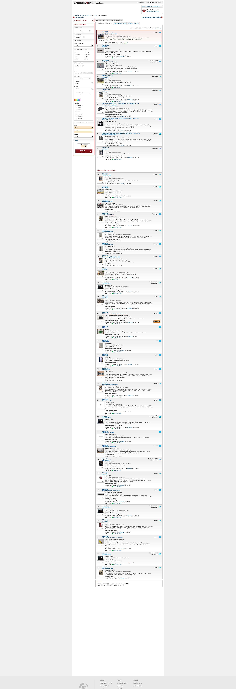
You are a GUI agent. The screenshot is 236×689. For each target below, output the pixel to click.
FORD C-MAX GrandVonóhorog (107, 76)
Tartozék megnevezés (79, 65)
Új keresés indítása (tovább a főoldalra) (151, 17)
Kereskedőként (104, 686)
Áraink (143, 6)
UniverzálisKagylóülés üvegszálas (108, 214)
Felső (87, 59)
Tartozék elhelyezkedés (81, 49)
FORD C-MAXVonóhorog (105, 148)
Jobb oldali (78, 54)
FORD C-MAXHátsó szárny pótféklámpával (109, 61)
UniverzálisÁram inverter (105, 186)
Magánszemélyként (106, 683)
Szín (75, 97)
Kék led (79, 107)
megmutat (121, 56)
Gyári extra (79, 118)
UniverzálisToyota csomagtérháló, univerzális (111, 256)
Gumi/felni (120, 686)
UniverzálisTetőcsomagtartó (106, 459)
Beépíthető (79, 116)
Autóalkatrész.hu (77, 15)
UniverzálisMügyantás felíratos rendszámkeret (111, 490)
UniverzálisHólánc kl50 (105, 355)
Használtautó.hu (137, 683)
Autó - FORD (90, 15)
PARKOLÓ (121, 23)
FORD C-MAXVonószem (105, 46)
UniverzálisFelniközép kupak (106, 174)
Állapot (75, 70)
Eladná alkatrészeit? (153, 10)
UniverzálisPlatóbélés (105, 268)
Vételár (79, 27)
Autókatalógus (137, 686)
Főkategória (78, 34)
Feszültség (76, 81)
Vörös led (79, 111)
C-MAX (95, 15)
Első (77, 52)
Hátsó (87, 52)
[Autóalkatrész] (89, 3)
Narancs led (80, 114)
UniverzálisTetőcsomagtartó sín (107, 230)
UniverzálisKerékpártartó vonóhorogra (109, 32)
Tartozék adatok (79, 62)
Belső (87, 56)
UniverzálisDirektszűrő (105, 473)
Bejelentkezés (156, 6)
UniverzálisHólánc (105, 327)
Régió (76, 140)
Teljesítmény (78, 92)
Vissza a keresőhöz (79, 17)
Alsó (77, 59)
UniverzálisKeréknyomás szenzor (108, 432)
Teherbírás (76, 76)
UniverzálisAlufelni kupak (105, 341)
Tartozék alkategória (78, 43)
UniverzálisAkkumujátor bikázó (107, 200)
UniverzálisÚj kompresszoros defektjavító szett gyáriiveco (114, 313)
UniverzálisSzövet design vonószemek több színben (112, 537)
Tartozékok (83, 15)
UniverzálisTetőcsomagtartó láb (107, 567)
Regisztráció (149, 6)
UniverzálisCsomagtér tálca (106, 282)
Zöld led (79, 109)
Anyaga (76, 86)
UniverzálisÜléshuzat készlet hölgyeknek (110, 383)
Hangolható (79, 105)
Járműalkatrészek (122, 683)
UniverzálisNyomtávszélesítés (107, 400)
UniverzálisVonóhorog (105, 296)
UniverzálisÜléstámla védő (106, 369)
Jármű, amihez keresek (81, 123)
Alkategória (78, 40)
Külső (77, 56)
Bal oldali (88, 54)
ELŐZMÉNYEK (133, 23)
